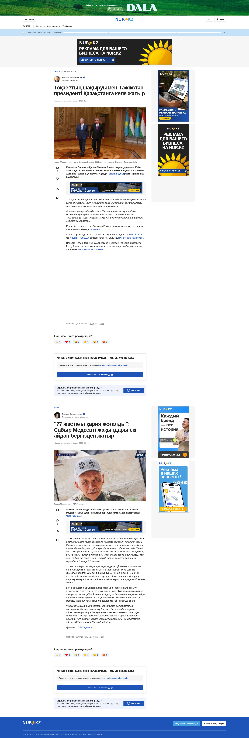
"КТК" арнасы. (74, 516)
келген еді (95, 229)
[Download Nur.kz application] (124, 8)
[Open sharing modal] (57, 189)
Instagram (135, 390)
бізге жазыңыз (97, 324)
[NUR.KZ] (124, 19)
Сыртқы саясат (53, 26)
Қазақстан (40, 26)
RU (209, 19)
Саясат (26, 26)
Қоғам (56, 408)
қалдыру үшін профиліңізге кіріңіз (113, 365)
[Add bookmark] (57, 198)
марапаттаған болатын (90, 249)
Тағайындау (68, 26)
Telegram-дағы (116, 173)
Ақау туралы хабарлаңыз (186, 724)
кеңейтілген (136, 234)
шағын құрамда (81, 238)
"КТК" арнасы (85, 627)
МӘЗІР (31, 19)
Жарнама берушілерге (214, 724)
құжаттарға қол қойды (131, 238)
